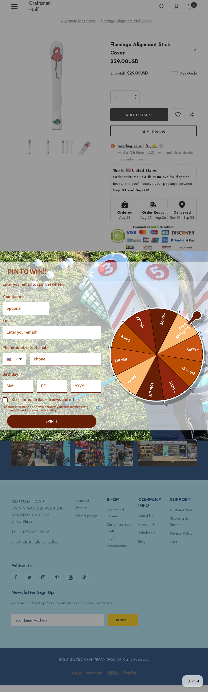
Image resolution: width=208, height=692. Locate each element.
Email (8, 320)
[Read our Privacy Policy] (98, 408)
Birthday (10, 374)
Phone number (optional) (25, 347)
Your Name (12, 296)
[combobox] (14, 359)
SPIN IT (52, 421)
